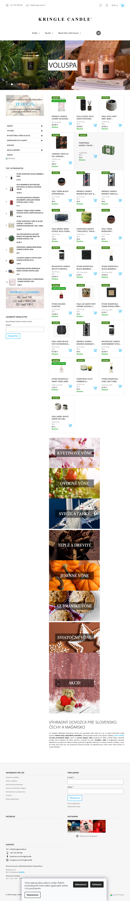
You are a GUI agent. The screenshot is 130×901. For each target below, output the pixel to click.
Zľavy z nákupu (10, 781)
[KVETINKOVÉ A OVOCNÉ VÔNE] (73, 453)
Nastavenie (32, 895)
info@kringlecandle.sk (17, 849)
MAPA (20, 872)
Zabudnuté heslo (73, 806)
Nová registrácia (73, 803)
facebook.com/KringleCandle (19, 856)
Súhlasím (97, 884)
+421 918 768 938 (15, 853)
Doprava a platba (11, 777)
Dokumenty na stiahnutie (14, 792)
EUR (113, 5)
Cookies (8, 795)
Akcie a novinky (12, 150)
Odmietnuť (80, 884)
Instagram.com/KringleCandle (20, 860)
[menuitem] (35, 33)
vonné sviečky (117, 735)
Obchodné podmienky (13, 784)
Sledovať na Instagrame (87, 836)
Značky (9, 126)
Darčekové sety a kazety (16, 140)
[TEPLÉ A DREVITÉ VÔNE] (73, 513)
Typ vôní (9, 131)
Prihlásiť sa (12, 336)
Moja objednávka (11, 799)
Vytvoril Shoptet (117, 895)
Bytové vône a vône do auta (17, 136)
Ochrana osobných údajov (15, 788)
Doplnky (9, 145)
